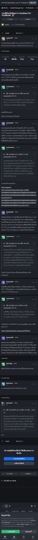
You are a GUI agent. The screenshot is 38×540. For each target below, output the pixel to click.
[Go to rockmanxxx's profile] (3, 87)
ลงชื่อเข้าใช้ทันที (19, 463)
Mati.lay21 (9, 403)
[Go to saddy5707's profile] (3, 38)
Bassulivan (9, 383)
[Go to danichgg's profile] (3, 364)
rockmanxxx (10, 86)
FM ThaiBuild (20, 24)
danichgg (9, 363)
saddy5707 (9, 38)
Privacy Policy (15, 511)
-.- (30, 410)
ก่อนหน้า (7, 33)
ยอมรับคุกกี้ (11, 531)
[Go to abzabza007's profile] (3, 70)
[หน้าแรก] (2, 33)
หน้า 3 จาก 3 (19, 33)
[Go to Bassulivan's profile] (3, 384)
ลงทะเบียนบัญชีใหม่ (19, 459)
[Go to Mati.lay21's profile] (3, 403)
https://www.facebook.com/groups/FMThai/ (15, 331)
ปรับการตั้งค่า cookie (23, 524)
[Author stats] (35, 39)
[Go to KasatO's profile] (3, 25)
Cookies (30, 511)
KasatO (7, 24)
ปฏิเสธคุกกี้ (28, 531)
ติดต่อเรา (23, 511)
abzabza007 (10, 70)
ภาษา (6, 511)
